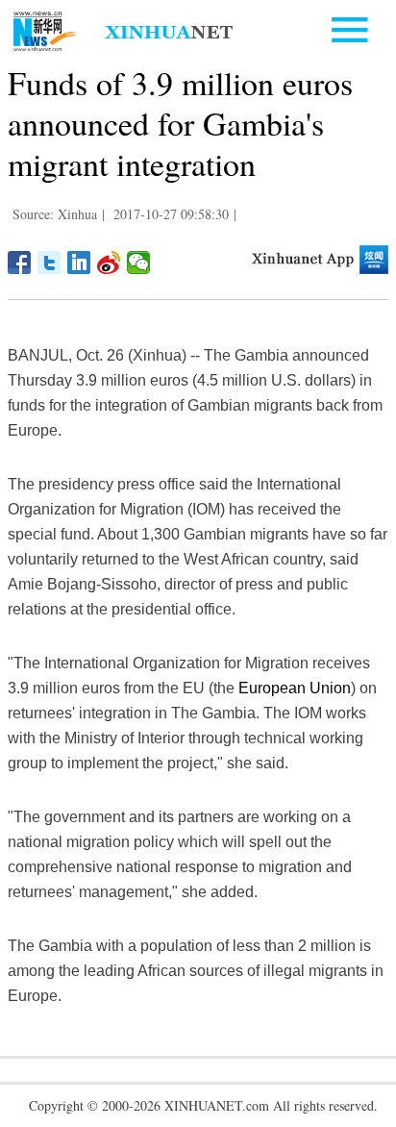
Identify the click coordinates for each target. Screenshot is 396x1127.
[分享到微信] (139, 262)
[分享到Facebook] (20, 262)
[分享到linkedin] (79, 262)
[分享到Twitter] (49, 262)
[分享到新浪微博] (109, 262)
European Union (294, 688)
